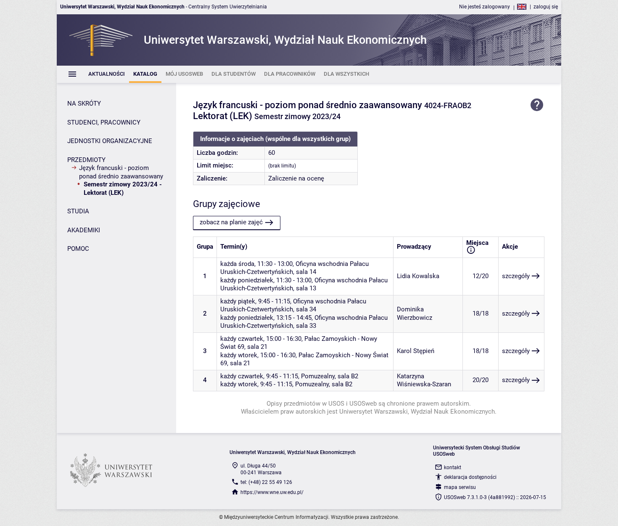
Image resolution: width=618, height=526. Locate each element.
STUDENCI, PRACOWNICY (103, 122)
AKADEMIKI (83, 230)
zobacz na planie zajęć (231, 222)
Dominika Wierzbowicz (414, 313)
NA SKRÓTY (84, 103)
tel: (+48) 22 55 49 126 (266, 482)
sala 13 (306, 288)
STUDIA (78, 211)
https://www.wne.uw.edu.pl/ (272, 492)
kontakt (452, 467)
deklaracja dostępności (470, 477)
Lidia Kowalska (418, 276)
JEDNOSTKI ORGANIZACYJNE (109, 141)
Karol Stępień (415, 351)
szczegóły (516, 276)
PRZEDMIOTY (86, 160)
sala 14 (306, 272)
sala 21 (257, 347)
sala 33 (306, 325)
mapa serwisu (460, 487)
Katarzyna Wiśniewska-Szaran (424, 380)
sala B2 (348, 376)
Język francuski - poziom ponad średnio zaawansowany (121, 172)
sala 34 (306, 309)
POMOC (78, 248)
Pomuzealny (318, 376)
